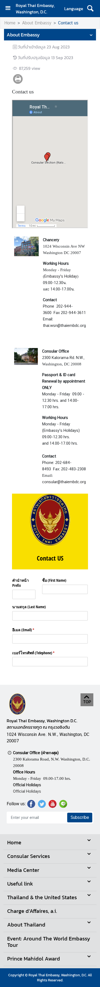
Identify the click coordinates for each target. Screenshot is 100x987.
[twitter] (42, 806)
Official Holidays (27, 791)
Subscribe (79, 817)
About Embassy (36, 22)
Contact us (68, 22)
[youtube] (52, 806)
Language (73, 8)
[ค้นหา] (90, 8)
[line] (63, 806)
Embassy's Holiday (60, 276)
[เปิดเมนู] (10, 8)
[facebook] (31, 806)
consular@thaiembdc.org (64, 481)
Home (9, 22)
